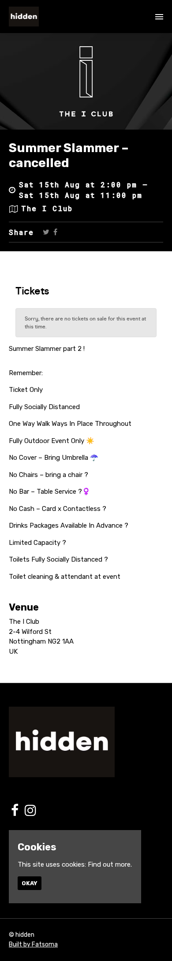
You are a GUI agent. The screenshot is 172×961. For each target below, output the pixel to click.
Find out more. (110, 864)
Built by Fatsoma (33, 944)
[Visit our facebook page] (55, 232)
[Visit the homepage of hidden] (24, 16)
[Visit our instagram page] (30, 813)
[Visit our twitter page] (46, 232)
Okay (29, 883)
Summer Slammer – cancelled (69, 155)
